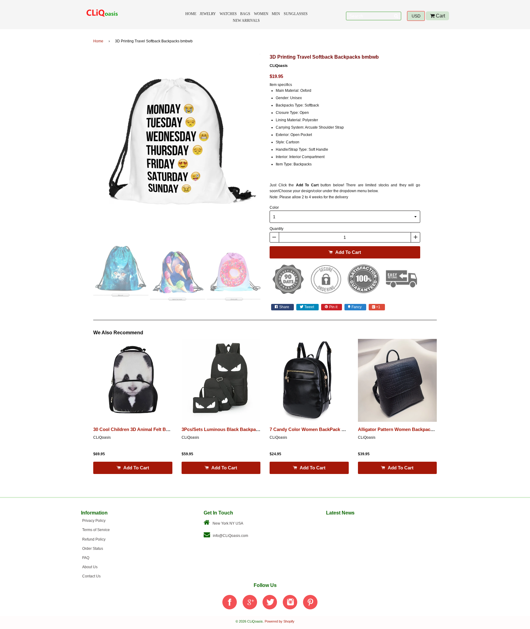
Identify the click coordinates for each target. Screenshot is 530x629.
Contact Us (91, 576)
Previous (84, 145)
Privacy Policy (94, 520)
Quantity (276, 229)
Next (269, 145)
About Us (90, 567)
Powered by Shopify (279, 621)
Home (190, 14)
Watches (228, 14)
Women (261, 14)
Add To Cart (347, 252)
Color (274, 207)
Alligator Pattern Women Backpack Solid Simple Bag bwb (419, 429)
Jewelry (208, 14)
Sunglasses (296, 14)
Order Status (92, 548)
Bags (245, 14)
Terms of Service (96, 530)
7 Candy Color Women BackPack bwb (310, 429)
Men (276, 14)
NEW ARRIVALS (246, 20)
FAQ (85, 558)
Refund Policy (94, 539)
